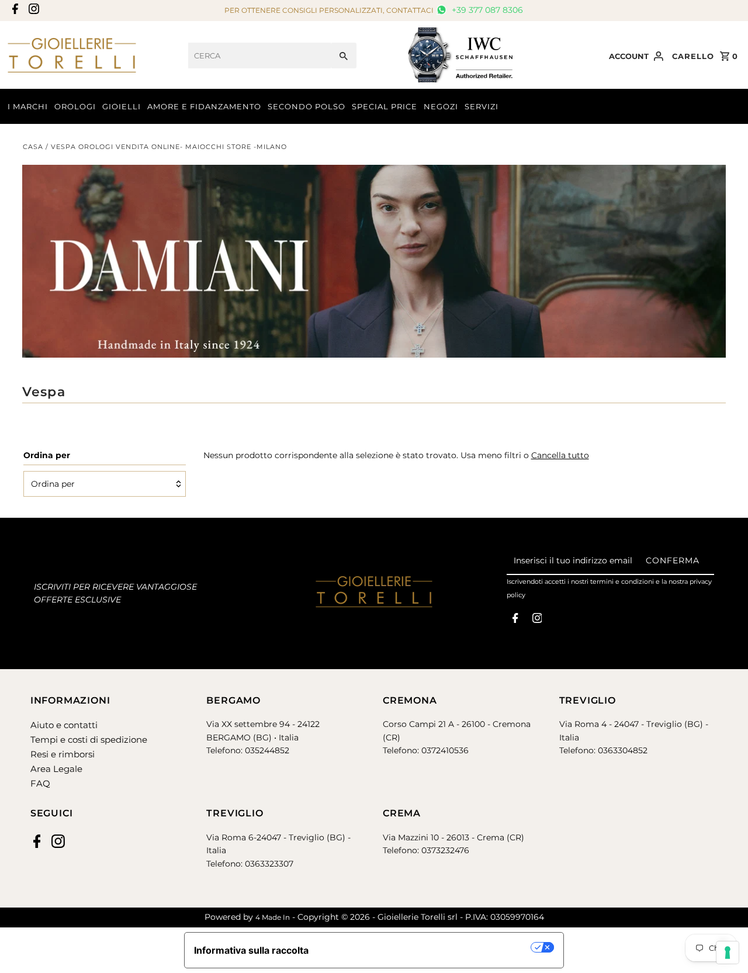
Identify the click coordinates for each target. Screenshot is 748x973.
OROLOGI (75, 106)
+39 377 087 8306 (486, 10)
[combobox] (259, 55)
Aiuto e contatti (64, 724)
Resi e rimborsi (62, 754)
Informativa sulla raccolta (251, 950)
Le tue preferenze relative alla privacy (426, 947)
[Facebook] (13, 11)
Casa (33, 147)
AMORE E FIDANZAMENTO (204, 106)
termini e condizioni (622, 581)
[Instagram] (32, 11)
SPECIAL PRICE (384, 106)
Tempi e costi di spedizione (88, 739)
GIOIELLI (121, 106)
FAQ (40, 783)
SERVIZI (481, 106)
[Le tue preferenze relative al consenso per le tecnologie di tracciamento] (727, 952)
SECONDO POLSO (306, 106)
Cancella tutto (560, 455)
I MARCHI (28, 106)
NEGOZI (441, 106)
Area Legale (56, 768)
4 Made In (272, 917)
